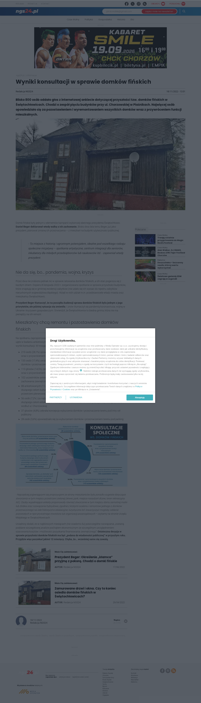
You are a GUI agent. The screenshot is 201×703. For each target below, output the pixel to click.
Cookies (66, 389)
